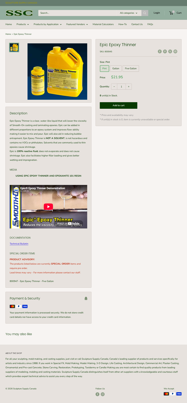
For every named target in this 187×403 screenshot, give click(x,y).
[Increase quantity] (129, 86)
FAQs (150, 24)
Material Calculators (103, 24)
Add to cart (118, 105)
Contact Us (137, 24)
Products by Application (46, 24)
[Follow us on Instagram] (103, 394)
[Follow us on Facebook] (97, 394)
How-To (122, 24)
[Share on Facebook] (160, 51)
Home (8, 24)
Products (21, 24)
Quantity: (105, 86)
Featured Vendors (75, 24)
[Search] (144, 13)
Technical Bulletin (19, 243)
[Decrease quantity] (114, 86)
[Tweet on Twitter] (170, 51)
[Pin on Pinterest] (165, 51)
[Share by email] (175, 51)
